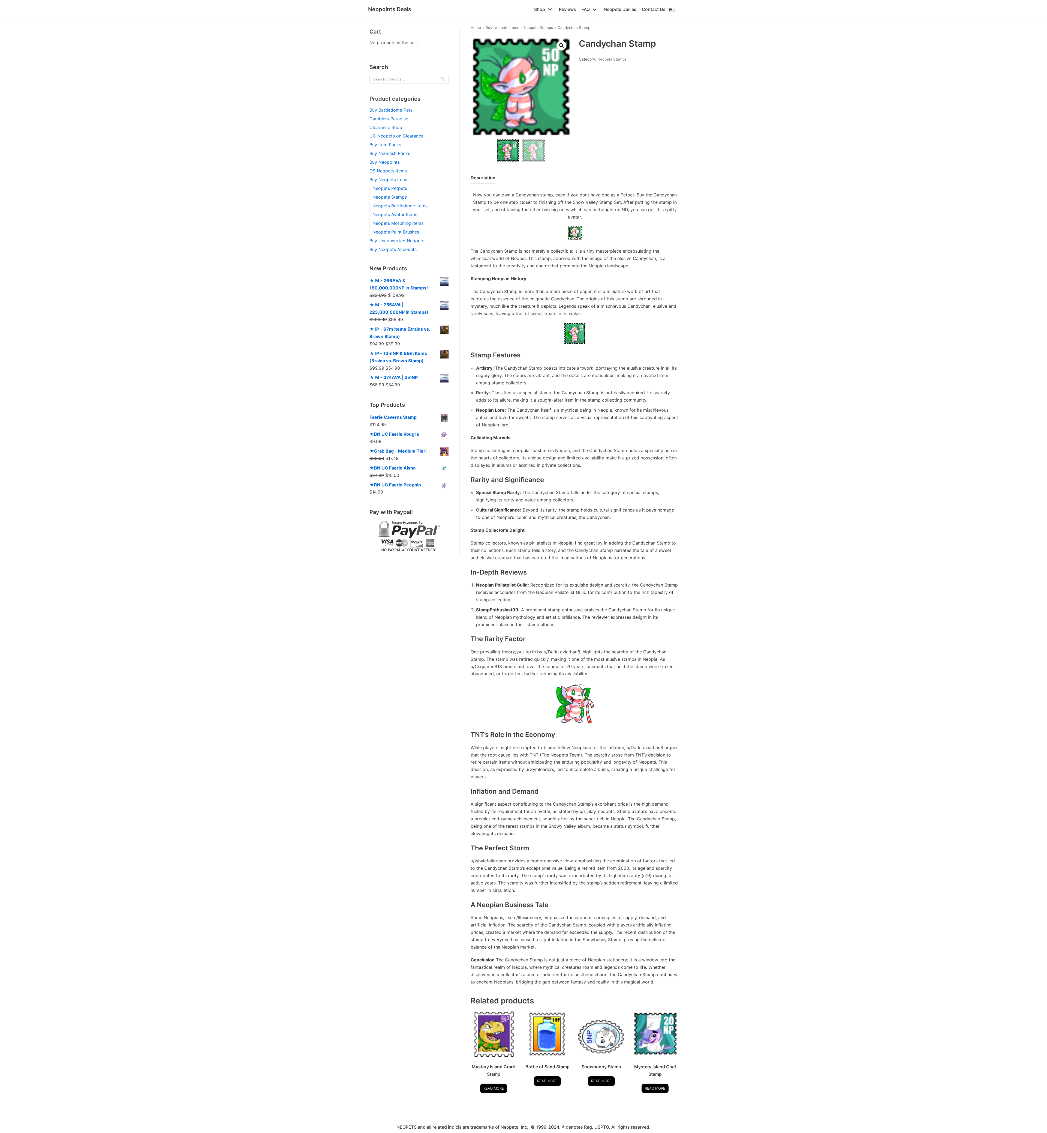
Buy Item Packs (385, 144)
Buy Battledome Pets (391, 110)
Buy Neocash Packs (389, 153)
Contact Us (654, 9)
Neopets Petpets (389, 188)
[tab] (483, 178)
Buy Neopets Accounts (393, 249)
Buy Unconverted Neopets (396, 240)
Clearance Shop (385, 127)
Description (483, 177)
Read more (493, 1088)
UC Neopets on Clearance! (397, 136)
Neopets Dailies (620, 9)
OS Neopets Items (388, 171)
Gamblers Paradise (388, 118)
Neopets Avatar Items (394, 214)
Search (442, 80)
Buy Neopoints (384, 162)
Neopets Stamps (389, 197)
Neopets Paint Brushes (395, 232)
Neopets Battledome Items (400, 205)
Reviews (567, 9)
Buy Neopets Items (388, 179)
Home (476, 27)
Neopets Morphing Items (397, 223)
